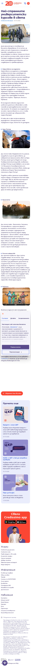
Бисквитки (4, 583)
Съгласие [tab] (5, 318)
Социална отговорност (8, 610)
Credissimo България (7, 20)
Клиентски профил (6, 556)
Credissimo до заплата (7, 550)
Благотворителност (7, 612)
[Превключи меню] (2, 3)
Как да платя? (5, 600)
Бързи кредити (5, 564)
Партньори (4, 608)
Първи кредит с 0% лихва (8, 554)
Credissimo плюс (5, 552)
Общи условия (5, 575)
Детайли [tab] (13, 318)
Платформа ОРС (6, 585)
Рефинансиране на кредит (9, 562)
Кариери (3, 604)
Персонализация (15, 352)
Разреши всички (16, 347)
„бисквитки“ (14, 327)
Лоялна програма (6, 558)
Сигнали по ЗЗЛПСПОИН (8, 579)
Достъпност (5, 589)
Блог (2, 606)
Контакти (4, 598)
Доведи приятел (6, 560)
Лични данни (5, 581)
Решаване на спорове (7, 587)
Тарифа (3, 577)
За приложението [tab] (23, 318)
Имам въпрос (5, 602)
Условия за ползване (7, 573)
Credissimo (4, 358)
